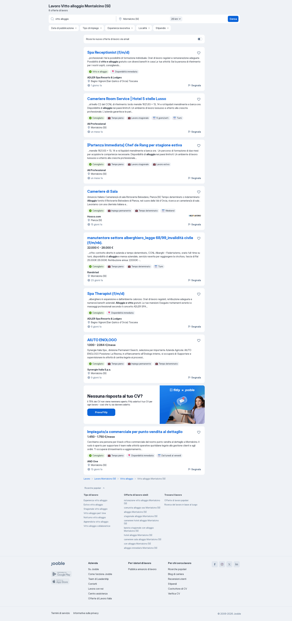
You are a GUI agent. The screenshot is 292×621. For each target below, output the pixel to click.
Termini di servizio (60, 613)
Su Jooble (93, 569)
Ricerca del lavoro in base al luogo (180, 504)
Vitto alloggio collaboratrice (97, 526)
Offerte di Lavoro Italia (100, 598)
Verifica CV (174, 593)
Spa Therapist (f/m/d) (105, 293)
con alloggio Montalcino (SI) (137, 543)
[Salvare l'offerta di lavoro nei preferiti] (199, 53)
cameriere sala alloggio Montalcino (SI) (142, 539)
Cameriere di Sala (102, 191)
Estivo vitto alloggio (93, 504)
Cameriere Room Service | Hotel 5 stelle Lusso (126, 99)
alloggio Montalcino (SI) (135, 512)
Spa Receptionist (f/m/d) (108, 52)
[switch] (199, 39)
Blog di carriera (176, 574)
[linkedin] (237, 564)
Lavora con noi (95, 588)
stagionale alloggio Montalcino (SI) (140, 516)
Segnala (196, 85)
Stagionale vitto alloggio (95, 509)
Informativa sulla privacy (86, 613)
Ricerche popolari (93, 488)
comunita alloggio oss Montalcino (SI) (142, 507)
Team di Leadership (98, 578)
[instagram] (222, 564)
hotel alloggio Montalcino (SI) (138, 535)
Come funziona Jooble (100, 574)
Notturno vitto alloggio (95, 517)
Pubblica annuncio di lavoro (142, 569)
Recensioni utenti (177, 578)
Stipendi (172, 583)
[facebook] (215, 564)
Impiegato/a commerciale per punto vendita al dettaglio (134, 432)
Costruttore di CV (177, 588)
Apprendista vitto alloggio (96, 521)
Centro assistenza (98, 593)
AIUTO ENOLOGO (102, 340)
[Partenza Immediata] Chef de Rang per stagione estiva (134, 145)
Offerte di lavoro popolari (176, 500)
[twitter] (229, 564)
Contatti (92, 583)
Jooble (237, 613)
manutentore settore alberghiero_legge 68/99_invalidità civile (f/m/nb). (140, 240)
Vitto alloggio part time (95, 513)
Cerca (233, 18)
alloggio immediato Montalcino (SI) (140, 548)
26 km (174, 18)
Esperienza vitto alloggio (95, 500)
